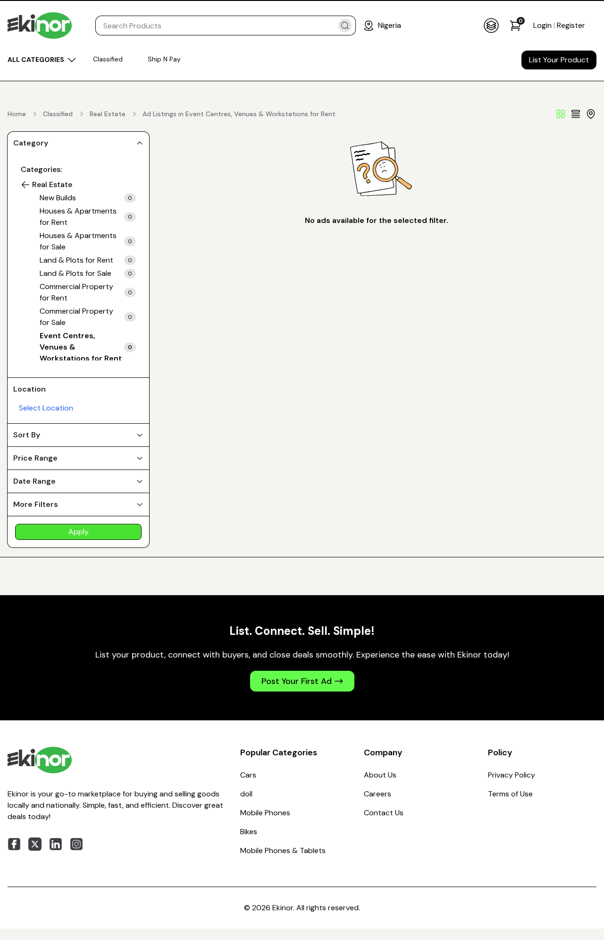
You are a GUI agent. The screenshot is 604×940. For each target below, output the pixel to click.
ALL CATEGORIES (36, 59)
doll (246, 794)
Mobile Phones (265, 813)
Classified (58, 114)
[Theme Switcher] (491, 25)
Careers (377, 794)
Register (571, 25)
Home (17, 114)
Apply (78, 532)
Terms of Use (510, 794)
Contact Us (383, 813)
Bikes (248, 832)
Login (543, 25)
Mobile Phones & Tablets (283, 850)
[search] (345, 25)
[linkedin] (55, 844)
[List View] (575, 114)
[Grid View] (560, 114)
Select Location (46, 408)
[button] (25, 184)
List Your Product (559, 60)
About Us (380, 775)
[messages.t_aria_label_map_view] (590, 114)
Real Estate (108, 114)
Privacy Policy (511, 775)
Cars (248, 775)
